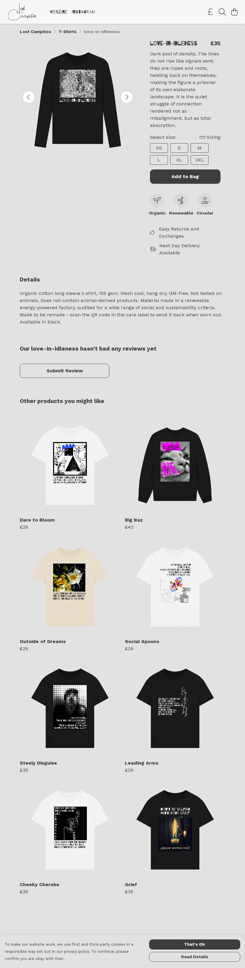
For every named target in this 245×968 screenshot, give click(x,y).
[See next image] (127, 97)
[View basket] (234, 12)
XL (179, 160)
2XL (199, 160)
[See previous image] (29, 97)
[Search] (222, 12)
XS (159, 148)
